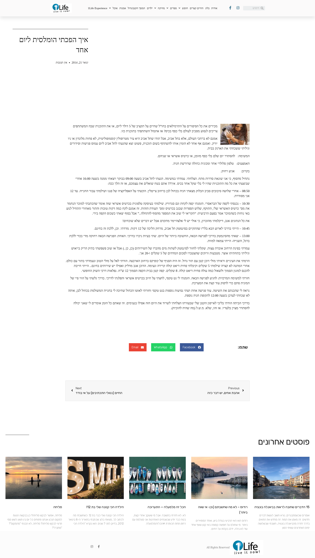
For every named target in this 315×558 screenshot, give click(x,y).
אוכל (115, 8)
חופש (185, 8)
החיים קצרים (196, 8)
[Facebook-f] (98, 546)
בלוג (207, 8)
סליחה (57, 507)
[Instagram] (91, 546)
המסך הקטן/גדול (136, 8)
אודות (214, 8)
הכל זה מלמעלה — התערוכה (167, 507)
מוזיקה (161, 8)
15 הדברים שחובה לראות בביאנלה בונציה (282, 507)
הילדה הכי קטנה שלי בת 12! (105, 507)
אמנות (122, 8)
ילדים (150, 8)
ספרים (173, 8)
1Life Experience (97, 8)
